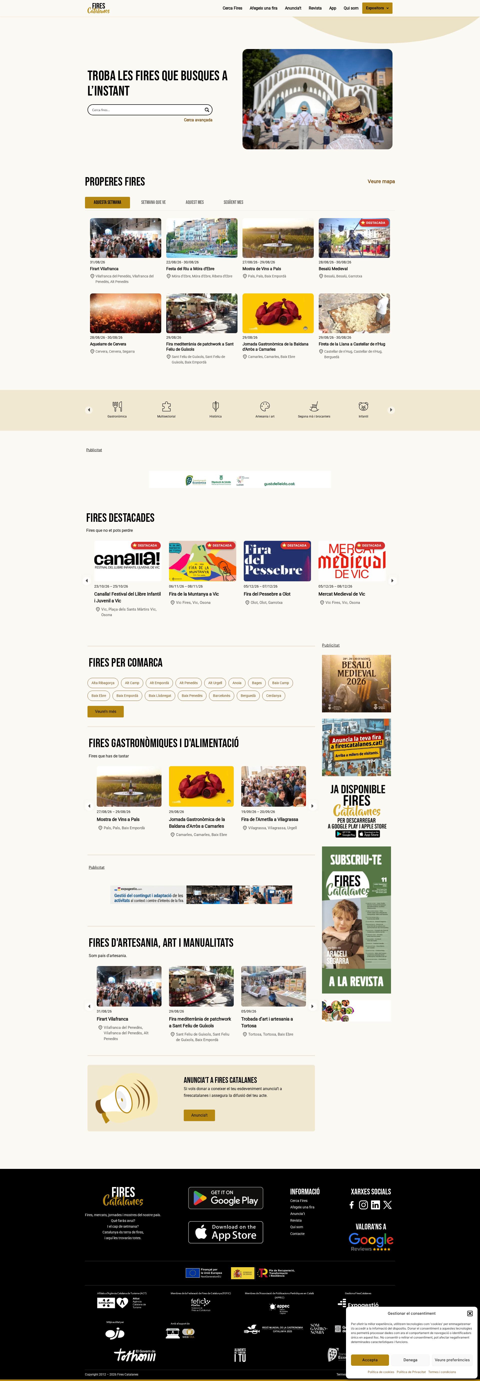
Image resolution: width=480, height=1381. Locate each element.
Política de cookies (381, 1372)
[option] (117, 410)
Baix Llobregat (160, 696)
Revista (315, 8)
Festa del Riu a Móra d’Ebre (190, 268)
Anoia (237, 683)
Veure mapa (381, 181)
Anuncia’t (293, 8)
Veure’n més (105, 711)
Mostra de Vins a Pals (261, 268)
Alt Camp (132, 683)
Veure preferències (452, 1359)
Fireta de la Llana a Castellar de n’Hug (352, 344)
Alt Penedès (189, 683)
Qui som (351, 8)
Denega (411, 1359)
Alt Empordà (159, 683)
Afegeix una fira (264, 8)
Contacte (297, 1234)
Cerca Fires (232, 8)
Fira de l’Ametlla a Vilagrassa (269, 819)
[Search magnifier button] (207, 109)
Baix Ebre (99, 696)
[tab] (107, 202)
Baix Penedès (192, 696)
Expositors (375, 8)
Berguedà (248, 696)
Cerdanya (273, 696)
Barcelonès (221, 696)
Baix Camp (280, 683)
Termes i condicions (442, 1372)
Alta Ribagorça (103, 683)
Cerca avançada (198, 120)
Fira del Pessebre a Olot (267, 594)
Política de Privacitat (411, 1372)
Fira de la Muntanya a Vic (194, 594)
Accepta (370, 1359)
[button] (470, 1313)
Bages (257, 683)
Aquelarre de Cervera (108, 344)
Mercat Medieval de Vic (341, 594)
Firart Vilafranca (104, 268)
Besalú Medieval (333, 268)
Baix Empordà (127, 696)
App (332, 8)
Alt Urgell (215, 683)
